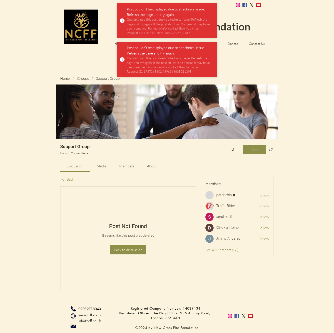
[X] (251, 5)
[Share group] (271, 149)
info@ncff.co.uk (89, 321)
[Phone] (73, 309)
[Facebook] (244, 5)
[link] (75, 166)
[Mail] (73, 326)
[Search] (232, 149)
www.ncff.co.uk (89, 315)
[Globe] (73, 316)
